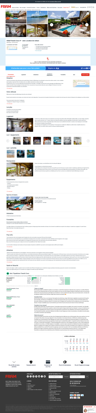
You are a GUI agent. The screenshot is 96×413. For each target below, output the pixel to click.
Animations (35, 74)
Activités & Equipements (50, 74)
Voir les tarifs (85, 74)
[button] (20, 125)
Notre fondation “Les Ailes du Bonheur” (35, 389)
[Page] (28, 376)
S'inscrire (66, 376)
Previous (51, 25)
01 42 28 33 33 (83, 7)
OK (87, 376)
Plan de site (52, 395)
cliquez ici (33, 410)
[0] (91, 7)
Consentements (53, 397)
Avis (74, 74)
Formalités (63, 74)
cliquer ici (36, 285)
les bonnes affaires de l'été (55, 1)
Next (87, 25)
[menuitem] (15, 7)
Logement (23, 74)
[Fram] (6, 6)
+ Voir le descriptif (38, 50)
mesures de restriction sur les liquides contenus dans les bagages (39, 252)
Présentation (11, 74)
